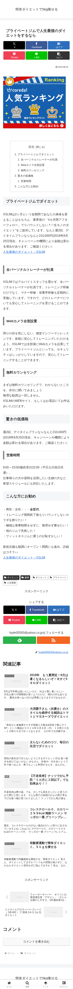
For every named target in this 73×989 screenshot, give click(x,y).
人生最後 (11, 582)
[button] (59, 55)
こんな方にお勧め (28, 186)
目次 (31, 146)
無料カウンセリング (32, 170)
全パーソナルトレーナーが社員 (39, 159)
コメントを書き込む (36, 941)
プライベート (59, 577)
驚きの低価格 (25, 175)
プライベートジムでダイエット (36, 154)
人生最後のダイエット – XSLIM (24, 251)
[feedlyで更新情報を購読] (19, 640)
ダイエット (12, 577)
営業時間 (26, 181)
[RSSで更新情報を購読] (53, 640)
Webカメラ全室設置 (33, 164)
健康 (27, 577)
